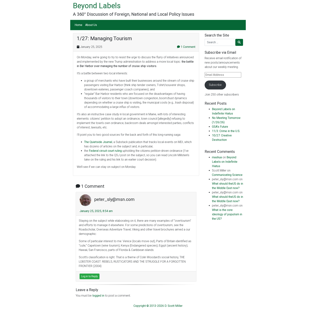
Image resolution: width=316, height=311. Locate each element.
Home (78, 25)
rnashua (217, 157)
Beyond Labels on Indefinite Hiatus (224, 162)
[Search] (239, 42)
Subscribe (215, 85)
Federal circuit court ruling (105, 150)
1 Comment (187, 47)
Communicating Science (227, 175)
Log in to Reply (89, 276)
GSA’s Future (220, 126)
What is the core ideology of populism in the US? (227, 214)
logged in (98, 295)
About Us (91, 25)
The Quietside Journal (98, 142)
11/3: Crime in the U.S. (226, 131)
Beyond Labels (97, 5)
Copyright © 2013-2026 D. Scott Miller (158, 306)
